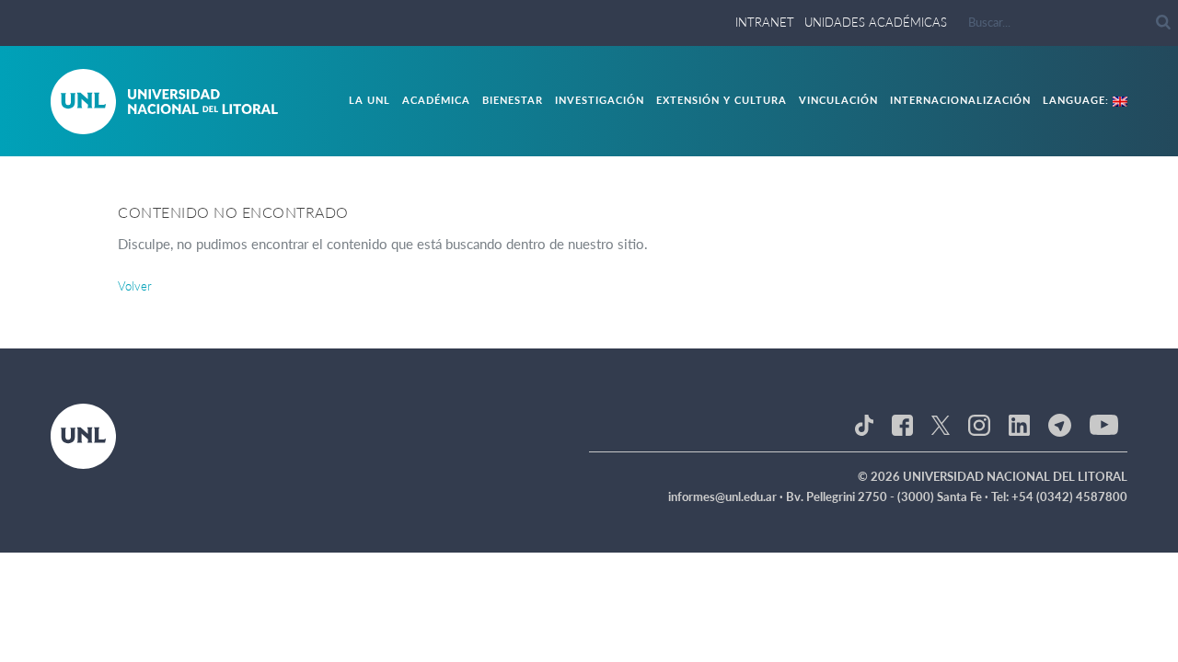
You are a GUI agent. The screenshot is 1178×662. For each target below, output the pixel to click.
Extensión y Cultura (721, 100)
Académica (436, 100)
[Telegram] (1059, 424)
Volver (135, 286)
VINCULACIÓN (838, 100)
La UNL (369, 100)
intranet (764, 22)
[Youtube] (1104, 424)
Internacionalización (960, 100)
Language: (1078, 100)
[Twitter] (940, 424)
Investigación (599, 100)
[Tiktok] (864, 424)
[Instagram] (978, 424)
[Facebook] (902, 424)
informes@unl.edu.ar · (727, 496)
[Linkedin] (1019, 424)
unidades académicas (875, 22)
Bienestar (512, 100)
